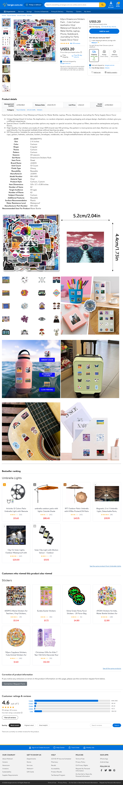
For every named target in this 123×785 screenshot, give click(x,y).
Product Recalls (56, 772)
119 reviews (76, 43)
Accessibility (55, 768)
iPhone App (104, 759)
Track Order (75, 748)
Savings (29, 11)
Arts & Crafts (21, 15)
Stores (29, 762)
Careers (78, 11)
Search (116, 725)
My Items (87, 11)
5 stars (31, 701)
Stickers (29, 15)
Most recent (15, 725)
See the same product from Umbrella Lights (105, 566)
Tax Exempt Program (58, 775)
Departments (10, 11)
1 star (31, 711)
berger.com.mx (65, 63)
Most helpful (43, 725)
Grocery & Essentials (41, 11)
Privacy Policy (80, 762)
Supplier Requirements (10, 775)
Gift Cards (30, 772)
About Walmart (7, 759)
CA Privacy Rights (82, 765)
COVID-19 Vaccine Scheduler (61, 759)
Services (21, 11)
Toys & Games (11, 15)
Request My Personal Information (83, 769)
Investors (5, 768)
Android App (104, 762)
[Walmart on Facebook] (101, 770)
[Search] (102, 4)
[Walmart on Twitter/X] (105, 770)
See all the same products (112, 668)
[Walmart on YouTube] (110, 770)
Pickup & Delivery (57, 11)
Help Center (60, 748)
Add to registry (112, 72)
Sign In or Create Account (40, 748)
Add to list (97, 72)
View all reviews (10, 717)
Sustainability (6, 772)
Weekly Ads (90, 748)
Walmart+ (30, 768)
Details (107, 68)
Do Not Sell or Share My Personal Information (84, 775)
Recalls (53, 765)
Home (4, 15)
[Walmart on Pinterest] (114, 770)
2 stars (31, 709)
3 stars (31, 706)
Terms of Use (80, 759)
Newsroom (6, 765)
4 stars (31, 703)
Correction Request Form (14, 683)
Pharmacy (69, 11)
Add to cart (104, 31)
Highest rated (29, 725)
